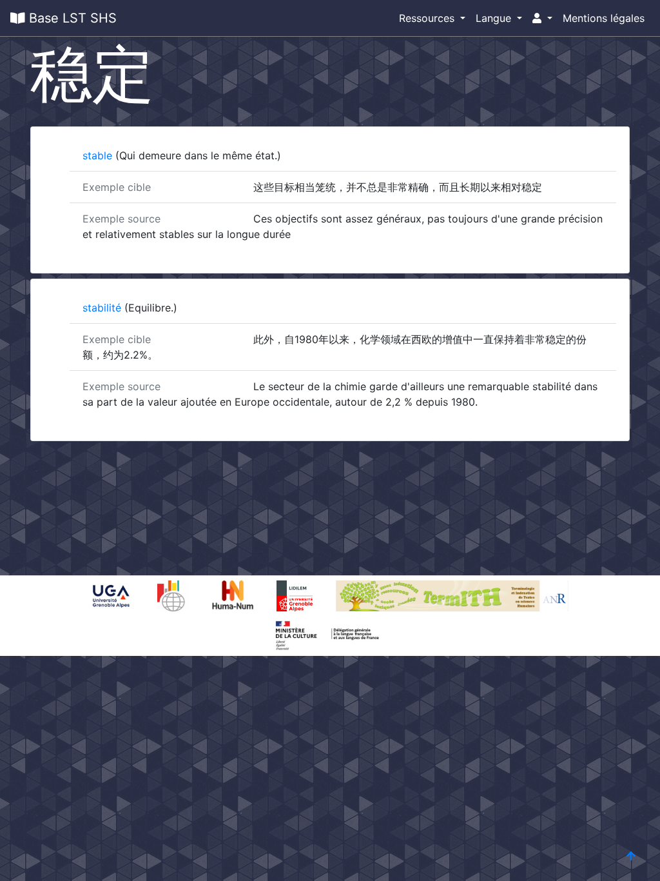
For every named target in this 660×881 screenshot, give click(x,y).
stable (98, 155)
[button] (542, 18)
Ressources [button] (428, 18)
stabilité (103, 307)
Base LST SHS (71, 18)
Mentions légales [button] (604, 18)
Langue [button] (495, 18)
